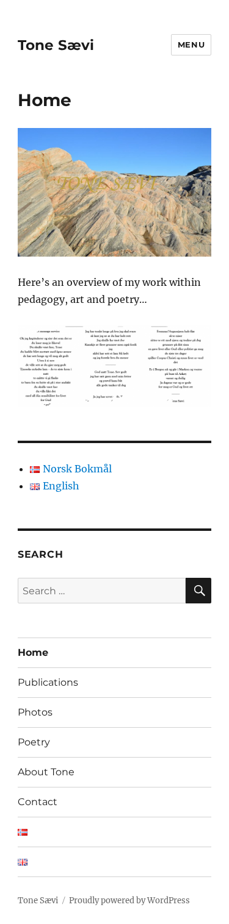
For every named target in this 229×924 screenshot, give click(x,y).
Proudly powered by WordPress (129, 900)
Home (33, 652)
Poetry (34, 742)
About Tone (46, 772)
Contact (37, 802)
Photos (35, 712)
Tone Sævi (56, 45)
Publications (48, 682)
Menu (191, 44)
